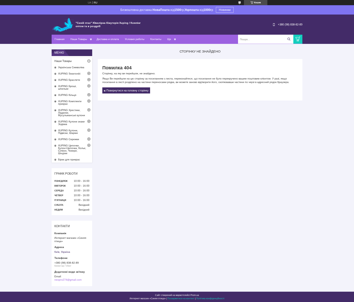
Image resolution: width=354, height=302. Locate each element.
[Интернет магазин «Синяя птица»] (63, 24)
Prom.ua (194, 295)
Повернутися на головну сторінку (127, 90)
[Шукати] (288, 39)
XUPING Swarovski (69, 73)
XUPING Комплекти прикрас (69, 102)
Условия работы (134, 39)
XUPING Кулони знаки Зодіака (71, 123)
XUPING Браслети (69, 79)
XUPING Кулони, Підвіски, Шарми (68, 131)
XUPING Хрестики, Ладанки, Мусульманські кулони (71, 113)
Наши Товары (78, 39)
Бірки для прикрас (69, 159)
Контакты (155, 39)
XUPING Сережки (68, 139)
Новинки (225, 9)
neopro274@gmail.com (68, 279)
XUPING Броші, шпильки (67, 87)
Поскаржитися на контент (181, 298)
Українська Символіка (71, 67)
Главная (60, 39)
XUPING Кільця (67, 94)
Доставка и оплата (108, 39)
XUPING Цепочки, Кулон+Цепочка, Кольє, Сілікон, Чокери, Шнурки (72, 149)
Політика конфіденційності (210, 298)
